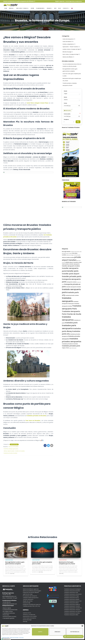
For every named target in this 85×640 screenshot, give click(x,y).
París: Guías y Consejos (22, 8)
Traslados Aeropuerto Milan (71, 615)
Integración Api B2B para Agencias (32, 604)
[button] (82, 626)
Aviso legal (21, 637)
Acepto (40, 631)
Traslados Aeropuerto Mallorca (72, 604)
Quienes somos (27, 613)
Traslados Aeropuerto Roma (71, 597)
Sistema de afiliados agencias (31, 589)
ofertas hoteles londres (68, 257)
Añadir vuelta (68, 110)
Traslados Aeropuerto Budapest (72, 589)
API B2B (32, 8)
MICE (55, 8)
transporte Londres (71, 282)
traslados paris (71, 323)
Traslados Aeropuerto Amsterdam (73, 594)
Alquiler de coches (27, 601)
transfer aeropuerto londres (71, 266)
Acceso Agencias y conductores (73, 1)
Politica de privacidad (14, 637)
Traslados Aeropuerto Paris (71, 592)
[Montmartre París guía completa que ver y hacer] (69, 550)
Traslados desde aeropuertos (30, 597)
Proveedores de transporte (30, 596)
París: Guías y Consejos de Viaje (70, 54)
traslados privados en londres (70, 344)
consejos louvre (74, 251)
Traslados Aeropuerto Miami (71, 603)
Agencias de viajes (28, 594)
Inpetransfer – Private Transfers (70, 46)
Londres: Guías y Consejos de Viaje (71, 49)
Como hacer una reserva (29, 618)
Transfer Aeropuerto (28, 599)
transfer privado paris (71, 276)
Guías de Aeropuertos (68, 39)
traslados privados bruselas (10, 453)
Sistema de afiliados (68, 57)
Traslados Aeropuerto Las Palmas (72, 611)
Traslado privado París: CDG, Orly (31, 606)
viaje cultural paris (72, 348)
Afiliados (49, 8)
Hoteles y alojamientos (68, 44)
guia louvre (66, 253)
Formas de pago (27, 620)
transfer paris (72, 271)
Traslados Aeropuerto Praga (71, 596)
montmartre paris (76, 255)
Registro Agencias (60, 1)
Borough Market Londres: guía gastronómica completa (14, 563)
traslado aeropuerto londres (73, 287)
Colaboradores (40, 8)
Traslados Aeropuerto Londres (72, 613)
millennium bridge (69, 255)
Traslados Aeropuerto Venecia (72, 609)
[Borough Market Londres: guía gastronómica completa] (15, 550)
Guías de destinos (14, 444)
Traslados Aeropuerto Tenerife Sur (73, 608)
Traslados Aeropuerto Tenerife (72, 606)
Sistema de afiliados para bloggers (32, 591)
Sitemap (25, 621)
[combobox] (71, 93)
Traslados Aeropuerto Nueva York (72, 601)
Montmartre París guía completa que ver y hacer (67, 563)
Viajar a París (65, 348)
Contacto (66, 8)
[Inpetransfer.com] (10, 5)
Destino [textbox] (66, 99)
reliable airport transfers (71, 262)
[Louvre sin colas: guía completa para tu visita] (42, 550)
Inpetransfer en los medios (30, 616)
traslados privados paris (71, 346)
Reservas (11, 8)
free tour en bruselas (13, 446)
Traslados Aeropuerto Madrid (71, 599)
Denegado (57, 631)
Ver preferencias (74, 631)
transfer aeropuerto (74, 264)
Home (5, 8)
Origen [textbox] (65, 93)
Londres (70, 253)
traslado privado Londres (72, 295)
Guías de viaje (26, 603)
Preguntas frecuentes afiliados (31, 592)
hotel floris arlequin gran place (11, 448)
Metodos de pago (67, 52)
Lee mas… (12, 573)
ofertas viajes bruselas (9, 451)
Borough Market (66, 251)
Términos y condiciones (29, 614)
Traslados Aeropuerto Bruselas (72, 591)
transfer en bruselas (20, 451)
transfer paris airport (70, 274)
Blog (59, 8)
